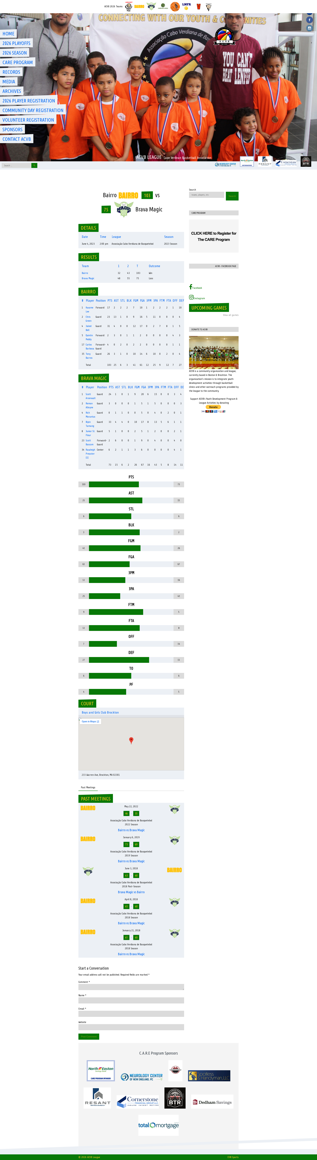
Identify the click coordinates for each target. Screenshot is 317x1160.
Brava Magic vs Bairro (131, 892)
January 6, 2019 (131, 837)
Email (82, 1008)
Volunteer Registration (28, 120)
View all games (231, 315)
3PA (155, 300)
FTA (168, 300)
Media (8, 81)
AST (116, 300)
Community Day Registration (32, 110)
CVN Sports (233, 1157)
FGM (135, 300)
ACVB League (148, 157)
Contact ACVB (16, 139)
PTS (109, 300)
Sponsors (12, 129)
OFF (175, 300)
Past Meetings (88, 787)
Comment (84, 981)
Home (8, 33)
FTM (162, 300)
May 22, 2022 (131, 806)
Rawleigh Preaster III (90, 453)
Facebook (197, 287)
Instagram (199, 298)
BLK (129, 300)
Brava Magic (88, 278)
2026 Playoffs (16, 43)
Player (90, 300)
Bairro (85, 273)
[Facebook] (309, 20)
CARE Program (17, 62)
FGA (142, 300)
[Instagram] (309, 28)
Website (82, 1022)
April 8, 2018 (131, 899)
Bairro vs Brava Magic (131, 830)
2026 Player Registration (28, 100)
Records (11, 72)
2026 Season (14, 53)
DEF (181, 300)
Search (192, 189)
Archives (11, 91)
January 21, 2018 (131, 930)
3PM (149, 300)
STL (122, 300)
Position (101, 300)
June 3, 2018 (131, 868)
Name (82, 995)
